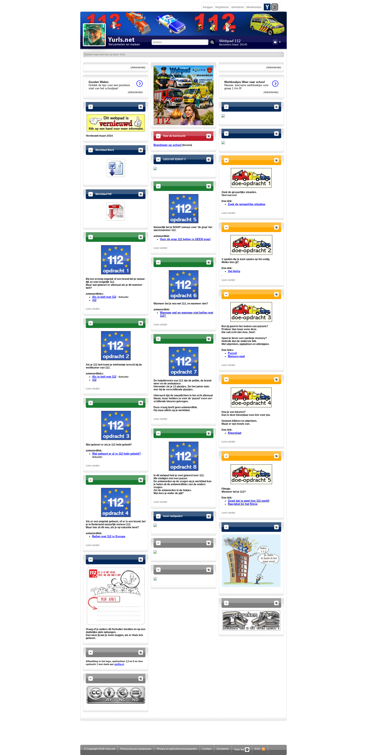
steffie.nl (119, 664)
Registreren (222, 7)
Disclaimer (223, 748)
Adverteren (237, 7)
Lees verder (93, 308)
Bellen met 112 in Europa (108, 536)
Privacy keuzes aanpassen (135, 748)
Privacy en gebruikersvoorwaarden (177, 748)
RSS (258, 748)
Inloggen (208, 7)
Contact (206, 748)
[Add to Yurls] (267, 6)
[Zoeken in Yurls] (212, 42)
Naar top (239, 749)
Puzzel (232, 353)
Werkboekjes (253, 7)
